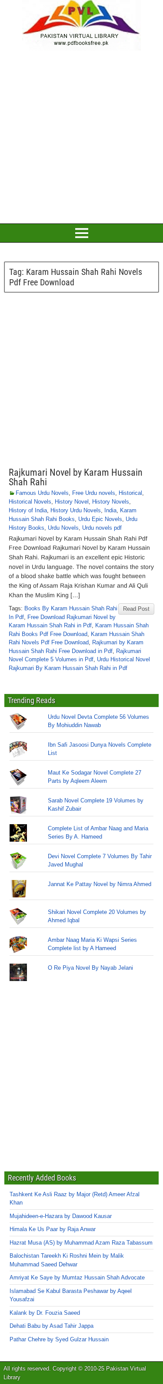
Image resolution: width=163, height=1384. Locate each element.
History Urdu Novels (75, 510)
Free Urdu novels (93, 493)
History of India (28, 510)
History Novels (110, 501)
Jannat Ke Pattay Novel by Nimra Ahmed (99, 884)
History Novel (72, 501)
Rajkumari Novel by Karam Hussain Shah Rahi (76, 477)
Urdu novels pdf (102, 527)
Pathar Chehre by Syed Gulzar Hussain (59, 1339)
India (110, 510)
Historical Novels (30, 501)
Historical (130, 493)
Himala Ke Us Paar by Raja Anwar (53, 1229)
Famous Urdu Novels (42, 493)
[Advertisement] (81, 135)
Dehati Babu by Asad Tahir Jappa (51, 1326)
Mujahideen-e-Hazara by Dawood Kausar (61, 1216)
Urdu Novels (63, 527)
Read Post (136, 609)
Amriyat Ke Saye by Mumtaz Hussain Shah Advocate (77, 1277)
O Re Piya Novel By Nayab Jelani (90, 967)
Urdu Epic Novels (100, 519)
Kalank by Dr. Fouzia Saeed (45, 1313)
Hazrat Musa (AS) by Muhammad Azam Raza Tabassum (81, 1242)
